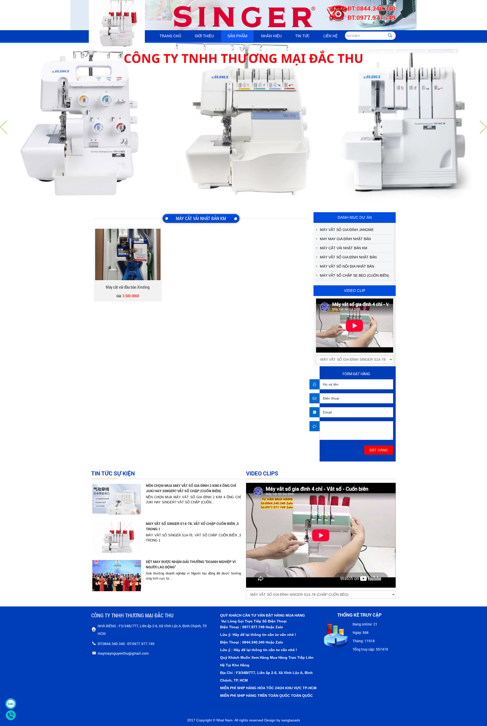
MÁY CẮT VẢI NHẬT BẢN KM (343, 248)
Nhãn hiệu (271, 35)
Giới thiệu (204, 35)
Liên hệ (330, 35)
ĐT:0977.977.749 (371, 17)
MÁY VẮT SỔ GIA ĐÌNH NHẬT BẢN (348, 257)
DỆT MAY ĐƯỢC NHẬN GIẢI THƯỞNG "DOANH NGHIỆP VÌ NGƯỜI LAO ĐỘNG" (191, 564)
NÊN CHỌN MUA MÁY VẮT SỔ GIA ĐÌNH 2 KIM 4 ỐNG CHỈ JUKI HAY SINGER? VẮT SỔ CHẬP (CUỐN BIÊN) (191, 488)
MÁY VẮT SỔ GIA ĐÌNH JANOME (347, 230)
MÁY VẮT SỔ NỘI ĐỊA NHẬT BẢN (347, 266)
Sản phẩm (237, 35)
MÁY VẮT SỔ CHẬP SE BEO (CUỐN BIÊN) (354, 275)
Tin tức (302, 35)
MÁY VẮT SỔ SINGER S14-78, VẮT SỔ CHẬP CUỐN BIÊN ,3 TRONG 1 (192, 526)
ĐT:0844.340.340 (371, 8)
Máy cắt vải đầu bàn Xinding (128, 287)
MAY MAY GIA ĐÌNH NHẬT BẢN (345, 239)
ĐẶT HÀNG (379, 450)
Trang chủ (170, 35)
